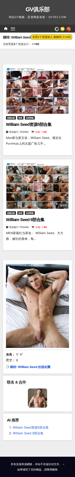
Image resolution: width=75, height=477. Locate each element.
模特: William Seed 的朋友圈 (30, 367)
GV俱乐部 (38, 9)
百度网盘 (30, 118)
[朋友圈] (57, 28)
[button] (68, 28)
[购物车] (62, 28)
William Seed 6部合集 (25, 219)
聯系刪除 (52, 469)
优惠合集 (11, 118)
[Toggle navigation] (13, 28)
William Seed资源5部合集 (29, 124)
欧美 (20, 118)
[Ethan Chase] (37, 398)
